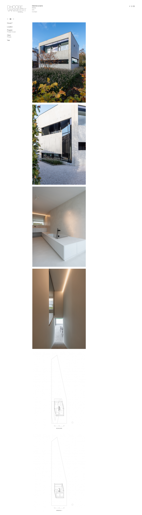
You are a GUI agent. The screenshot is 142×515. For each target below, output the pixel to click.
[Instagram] (132, 6)
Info (33, 10)
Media (34, 8)
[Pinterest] (134, 6)
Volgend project (13, 19)
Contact (34, 12)
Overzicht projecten (11, 19)
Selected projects (37, 6)
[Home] (17, 9)
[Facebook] (130, 6)
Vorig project (8, 19)
